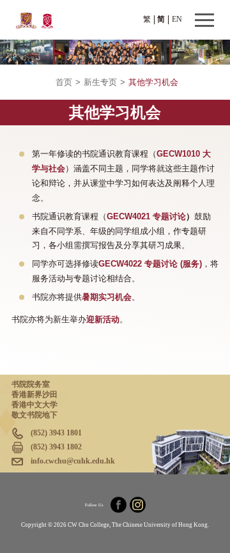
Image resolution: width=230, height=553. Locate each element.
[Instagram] (138, 505)
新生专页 (100, 82)
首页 (64, 82)
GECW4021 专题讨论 (146, 216)
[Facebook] (118, 505)
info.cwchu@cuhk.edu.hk (73, 461)
